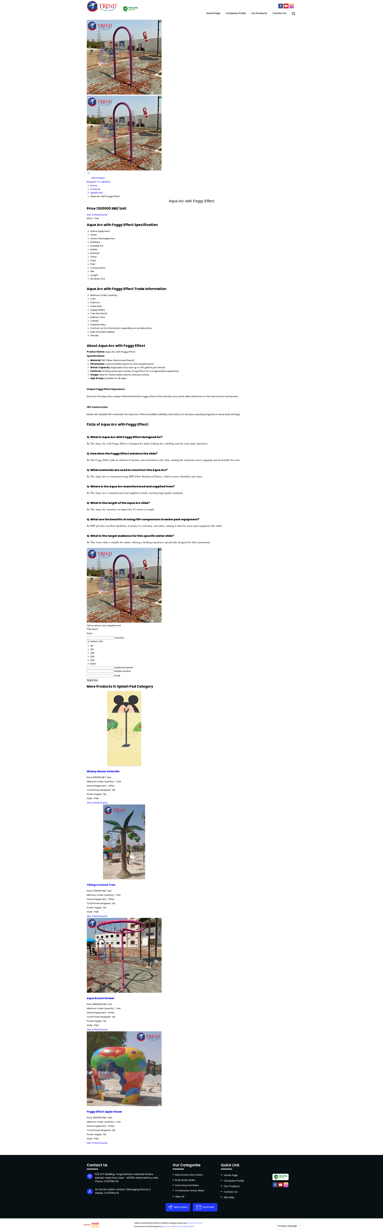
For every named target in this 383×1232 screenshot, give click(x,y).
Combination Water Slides (189, 1190)
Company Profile (236, 13)
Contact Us (279, 13)
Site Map (229, 1197)
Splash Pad (96, 192)
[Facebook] (280, 7)
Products (95, 189)
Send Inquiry (98, 177)
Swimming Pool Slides (187, 1185)
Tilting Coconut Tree (101, 885)
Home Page (213, 13)
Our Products (259, 13)
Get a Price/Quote (97, 214)
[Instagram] (291, 7)
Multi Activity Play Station (189, 1174)
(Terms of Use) (194, 1223)
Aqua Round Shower (101, 998)
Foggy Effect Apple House (104, 1111)
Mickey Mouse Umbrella (103, 771)
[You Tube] (286, 7)
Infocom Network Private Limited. (178, 1226)
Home (93, 185)
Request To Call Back (98, 181)
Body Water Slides (185, 1180)
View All (179, 1196)
